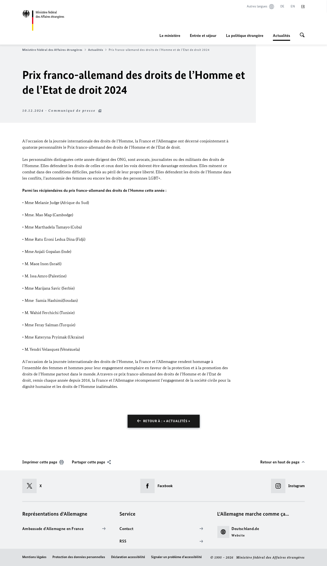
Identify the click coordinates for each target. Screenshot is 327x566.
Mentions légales (34, 557)
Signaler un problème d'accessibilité (176, 557)
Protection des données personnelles (78, 557)
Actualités (95, 50)
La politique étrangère (244, 35)
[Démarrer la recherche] (302, 35)
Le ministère (169, 35)
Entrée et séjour (203, 35)
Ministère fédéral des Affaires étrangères (52, 50)
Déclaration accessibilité (128, 557)
